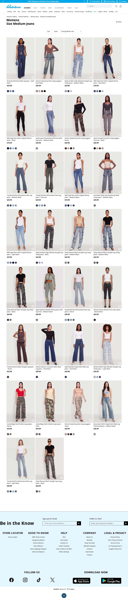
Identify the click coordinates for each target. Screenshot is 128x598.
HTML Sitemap (64, 552)
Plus (35, 8)
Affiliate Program (90, 546)
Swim (95, 11)
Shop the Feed (90, 543)
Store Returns (38, 546)
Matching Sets (32, 11)
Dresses (24, 11)
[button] (110, 6)
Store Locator (12, 537)
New (14, 11)
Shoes (42, 8)
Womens (27, 8)
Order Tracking (64, 546)
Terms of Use (115, 543)
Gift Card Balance (38, 552)
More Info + (56, 1)
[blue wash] (11, 91)
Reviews (89, 540)
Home (69, 8)
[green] (39, 91)
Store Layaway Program (38, 549)
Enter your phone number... (102, 523)
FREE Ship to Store (38, 537)
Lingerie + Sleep (102, 11)
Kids (50, 8)
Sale (76, 8)
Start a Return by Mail (64, 549)
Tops (19, 11)
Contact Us (64, 543)
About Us (89, 537)
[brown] (42, 91)
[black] (68, 91)
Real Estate (89, 552)
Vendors (89, 549)
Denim (39, 11)
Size (48, 31)
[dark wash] (8, 91)
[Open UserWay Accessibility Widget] (64, 595)
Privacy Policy (115, 537)
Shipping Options (38, 540)
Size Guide (64, 540)
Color (56, 31)
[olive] (11, 434)
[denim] (13, 205)
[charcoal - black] (45, 91)
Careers (89, 555)
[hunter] (8, 434)
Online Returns (38, 543)
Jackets (51, 11)
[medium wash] (13, 91)
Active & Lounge (79, 11)
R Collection (88, 11)
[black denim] (95, 320)
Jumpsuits (57, 11)
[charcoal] (11, 205)
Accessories (59, 8)
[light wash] (71, 91)
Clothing (9, 11)
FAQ (64, 537)
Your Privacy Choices (115, 540)
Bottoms (45, 11)
